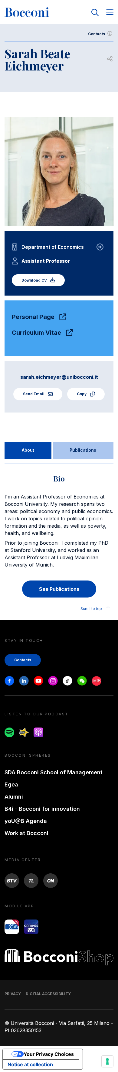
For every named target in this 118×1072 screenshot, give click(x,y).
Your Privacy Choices (49, 1054)
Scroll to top (91, 608)
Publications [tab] (83, 450)
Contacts (96, 34)
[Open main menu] (109, 12)
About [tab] (28, 450)
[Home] (27, 12)
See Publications (59, 589)
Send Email (34, 394)
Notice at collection (30, 1064)
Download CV (34, 280)
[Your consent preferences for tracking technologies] (107, 1061)
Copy (82, 394)
